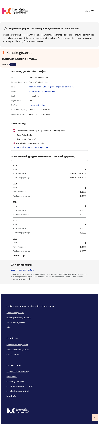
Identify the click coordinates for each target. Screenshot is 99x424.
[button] (49, 255)
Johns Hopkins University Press (42, 91)
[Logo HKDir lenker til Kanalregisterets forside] (16, 11)
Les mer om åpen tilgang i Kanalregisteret (30, 147)
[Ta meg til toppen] (95, 417)
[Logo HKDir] (49, 411)
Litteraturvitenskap (37, 105)
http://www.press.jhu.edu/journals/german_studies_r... (51, 87)
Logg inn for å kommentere (22, 270)
